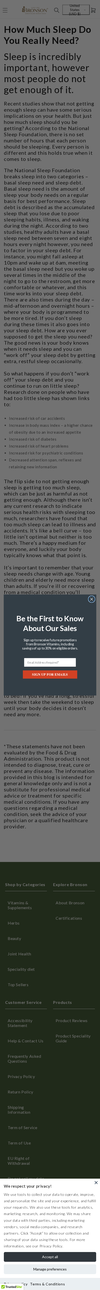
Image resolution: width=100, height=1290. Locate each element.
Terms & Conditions (47, 1284)
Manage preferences (50, 1269)
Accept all (50, 1257)
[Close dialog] (91, 599)
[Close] (96, 1182)
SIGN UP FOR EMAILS (50, 674)
